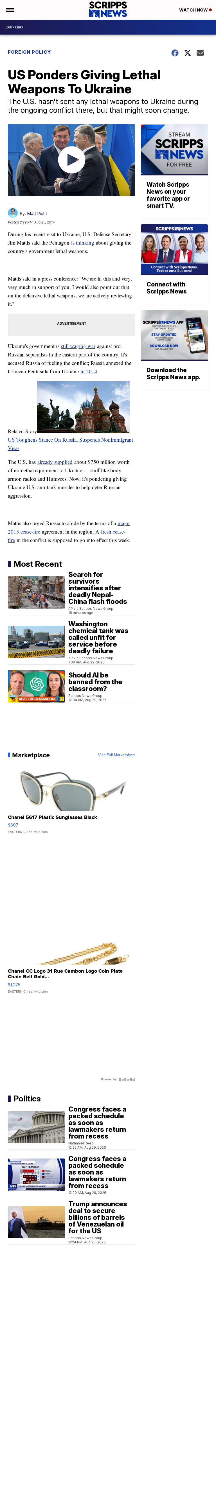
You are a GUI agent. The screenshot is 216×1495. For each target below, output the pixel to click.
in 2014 (88, 371)
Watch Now (194, 10)
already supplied (55, 461)
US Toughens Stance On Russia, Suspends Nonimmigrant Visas (70, 443)
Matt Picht (37, 213)
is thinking (82, 242)
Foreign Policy (29, 52)
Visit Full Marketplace (116, 755)
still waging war (78, 345)
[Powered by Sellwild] (127, 1079)
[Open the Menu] (9, 10)
